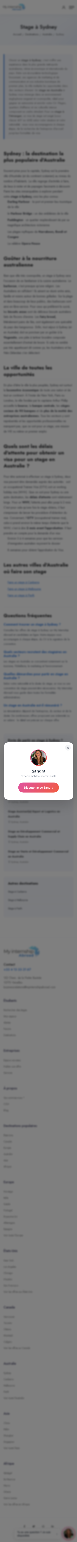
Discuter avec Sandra (38, 787)
